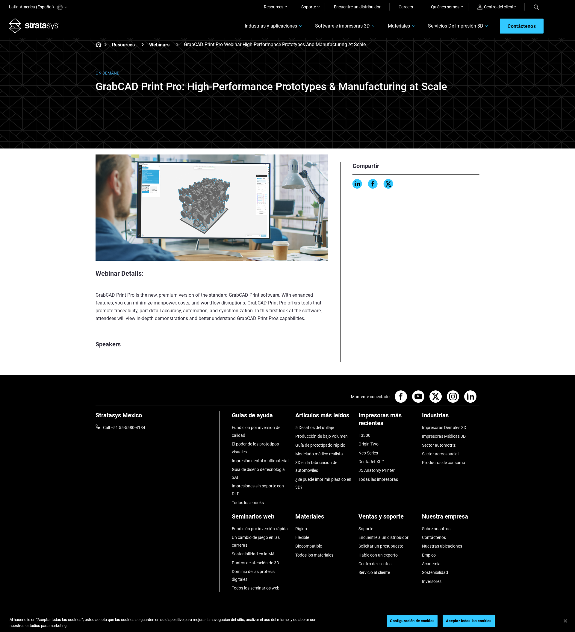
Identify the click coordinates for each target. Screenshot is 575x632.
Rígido (301, 528)
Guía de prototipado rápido (320, 445)
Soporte (308, 6)
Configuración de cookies (412, 621)
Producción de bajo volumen (321, 436)
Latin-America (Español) (32, 6)
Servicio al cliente (374, 572)
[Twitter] (388, 184)
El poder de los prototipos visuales (255, 448)
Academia (431, 563)
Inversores (431, 581)
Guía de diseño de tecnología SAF (258, 473)
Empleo (429, 555)
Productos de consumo (443, 462)
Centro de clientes (374, 563)
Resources (273, 6)
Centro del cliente (500, 6)
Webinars (159, 45)
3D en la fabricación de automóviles (316, 466)
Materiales (399, 26)
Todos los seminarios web (255, 588)
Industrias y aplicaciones (271, 26)
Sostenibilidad (435, 572)
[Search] (536, 7)
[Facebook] (373, 184)
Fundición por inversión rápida (260, 528)
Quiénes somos (445, 6)
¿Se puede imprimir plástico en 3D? (323, 483)
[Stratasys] (34, 25)
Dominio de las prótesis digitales (253, 575)
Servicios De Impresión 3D (455, 26)
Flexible (302, 537)
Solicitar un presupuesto (380, 546)
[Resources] (142, 44)
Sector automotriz (439, 445)
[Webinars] (177, 44)
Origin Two (368, 444)
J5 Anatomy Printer (376, 470)
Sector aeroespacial (440, 453)
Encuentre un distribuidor (357, 6)
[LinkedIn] (357, 184)
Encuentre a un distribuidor (383, 537)
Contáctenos (434, 537)
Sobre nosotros (436, 528)
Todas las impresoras (378, 479)
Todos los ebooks (248, 502)
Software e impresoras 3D (342, 26)
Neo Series (368, 453)
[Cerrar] (565, 621)
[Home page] (97, 45)
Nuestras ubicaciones (442, 546)
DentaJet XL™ (371, 461)
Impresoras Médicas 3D (444, 436)
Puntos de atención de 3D (255, 562)
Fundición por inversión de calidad (256, 431)
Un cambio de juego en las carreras (256, 541)
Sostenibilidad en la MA (253, 553)
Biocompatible (308, 546)
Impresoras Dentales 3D (444, 427)
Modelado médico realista (319, 453)
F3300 (364, 435)
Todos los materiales (314, 555)
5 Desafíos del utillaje (314, 427)
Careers (406, 6)
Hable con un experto (378, 555)
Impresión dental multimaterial (260, 460)
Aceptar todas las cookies (468, 621)
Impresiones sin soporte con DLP (258, 490)
